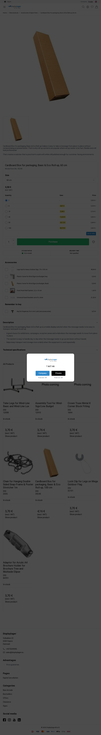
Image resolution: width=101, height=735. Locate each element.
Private (58, 373)
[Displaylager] (50, 360)
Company (43, 373)
